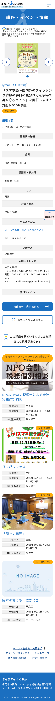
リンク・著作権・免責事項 (27, 648)
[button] (49, 4)
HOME (9, 28)
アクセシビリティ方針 (18, 653)
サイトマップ (42, 653)
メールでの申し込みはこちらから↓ (24, 230)
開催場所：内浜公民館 (26, 306)
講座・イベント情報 (25, 28)
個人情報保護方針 (18, 658)
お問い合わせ (39, 658)
